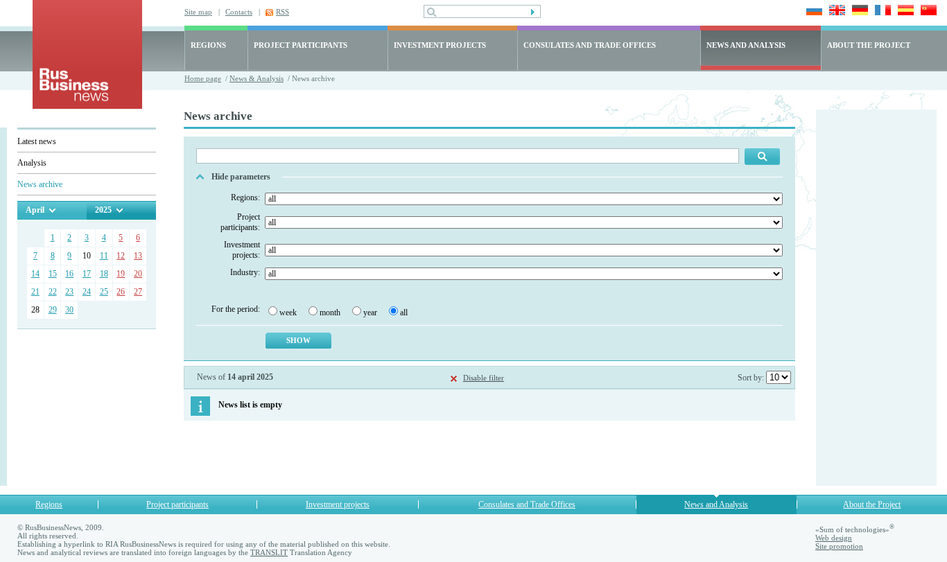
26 (120, 292)
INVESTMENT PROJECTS (440, 45)
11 (104, 256)
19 (120, 274)
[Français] (881, 11)
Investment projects (338, 504)
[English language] (835, 11)
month (330, 312)
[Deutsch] (858, 11)
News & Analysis (256, 78)
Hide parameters (240, 177)
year (370, 312)
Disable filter (483, 378)
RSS (282, 12)
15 (53, 274)
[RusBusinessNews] (87, 106)
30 (69, 310)
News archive (39, 184)
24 (86, 292)
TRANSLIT (269, 552)
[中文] (926, 11)
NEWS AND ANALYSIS (745, 45)
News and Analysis (716, 504)
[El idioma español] (904, 11)
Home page (202, 78)
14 (35, 274)
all (404, 312)
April (35, 210)
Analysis (31, 163)
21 (35, 292)
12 (120, 256)
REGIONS (208, 45)
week (288, 312)
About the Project (872, 504)
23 (69, 292)
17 (86, 274)
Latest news (36, 141)
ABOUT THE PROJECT (868, 45)
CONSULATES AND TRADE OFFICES (589, 45)
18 (104, 274)
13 (138, 256)
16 (69, 274)
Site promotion (839, 546)
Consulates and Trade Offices (526, 504)
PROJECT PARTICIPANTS (300, 45)
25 (104, 292)
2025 (103, 210)
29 (53, 310)
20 (138, 274)
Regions (48, 504)
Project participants (177, 504)
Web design (833, 538)
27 (138, 292)
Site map (198, 12)
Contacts (238, 12)
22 (53, 292)
